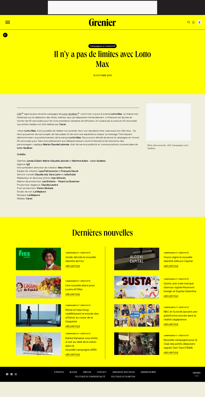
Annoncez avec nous (124, 372)
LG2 (19, 114)
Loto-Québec (70, 114)
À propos (59, 372)
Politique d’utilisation (123, 377)
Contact (102, 372)
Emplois (87, 372)
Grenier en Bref (148, 372)
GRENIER (196, 373)
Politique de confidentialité (90, 377)
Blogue (73, 372)
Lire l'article (72, 266)
